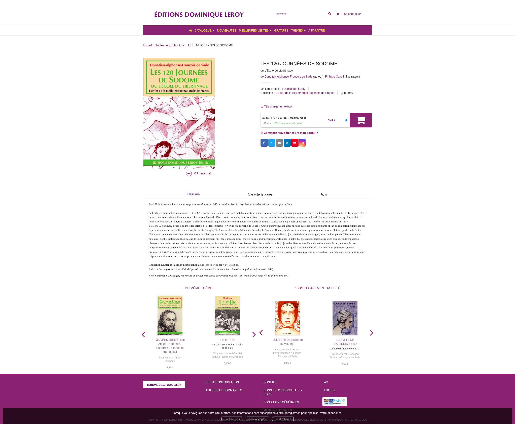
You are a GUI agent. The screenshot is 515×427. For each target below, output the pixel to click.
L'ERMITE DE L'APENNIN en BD (345, 342)
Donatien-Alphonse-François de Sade (288, 76)
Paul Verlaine (166, 357)
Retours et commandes (223, 390)
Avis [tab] (324, 194)
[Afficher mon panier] (338, 14)
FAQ (325, 382)
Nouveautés (226, 30)
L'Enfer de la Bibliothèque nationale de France (304, 93)
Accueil (147, 45)
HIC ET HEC (227, 340)
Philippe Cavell (334, 76)
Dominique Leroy (294, 89)
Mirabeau (218, 353)
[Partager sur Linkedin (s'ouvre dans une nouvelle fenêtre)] (287, 143)
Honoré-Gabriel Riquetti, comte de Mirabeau (227, 354)
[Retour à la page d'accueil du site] (198, 12)
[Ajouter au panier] (361, 120)
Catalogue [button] (203, 30)
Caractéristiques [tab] (260, 194)
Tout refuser (283, 419)
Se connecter (352, 14)
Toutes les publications (170, 45)
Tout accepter (257, 419)
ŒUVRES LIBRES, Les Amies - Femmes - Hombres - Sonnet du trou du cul (170, 346)
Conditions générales (281, 402)
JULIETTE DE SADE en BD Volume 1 (288, 342)
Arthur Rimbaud (173, 359)
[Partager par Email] (279, 143)
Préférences (232, 419)
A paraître (316, 30)
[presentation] (143, 333)
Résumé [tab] (193, 193)
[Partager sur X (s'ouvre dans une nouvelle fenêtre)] (271, 143)
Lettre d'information (222, 382)
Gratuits (281, 30)
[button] (302, 143)
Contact (270, 382)
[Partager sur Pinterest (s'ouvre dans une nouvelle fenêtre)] (295, 143)
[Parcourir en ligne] (198, 173)
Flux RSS (329, 390)
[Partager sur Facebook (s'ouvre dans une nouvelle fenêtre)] (264, 143)
